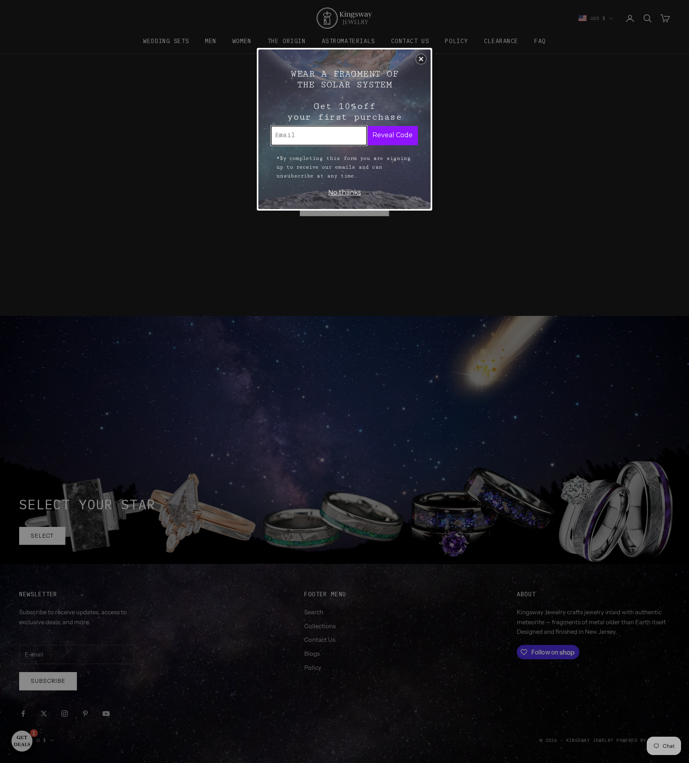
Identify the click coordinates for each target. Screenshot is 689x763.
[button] (421, 59)
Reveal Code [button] (392, 135)
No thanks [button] (344, 192)
